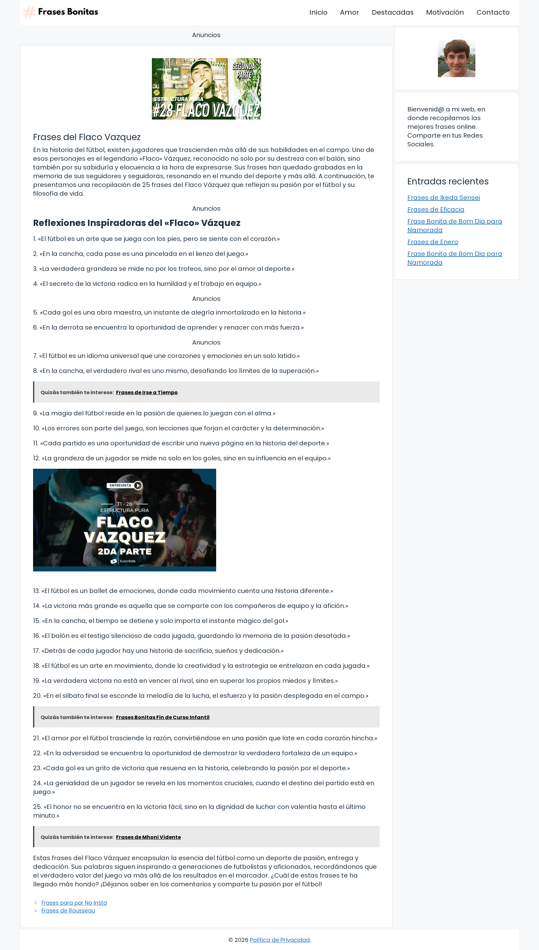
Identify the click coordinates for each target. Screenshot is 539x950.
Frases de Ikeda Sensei (443, 197)
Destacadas (393, 12)
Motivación (445, 12)
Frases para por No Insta (74, 903)
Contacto (493, 12)
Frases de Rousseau (68, 910)
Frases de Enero (432, 242)
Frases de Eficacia (435, 209)
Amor (349, 12)
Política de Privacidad (280, 940)
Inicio (318, 12)
